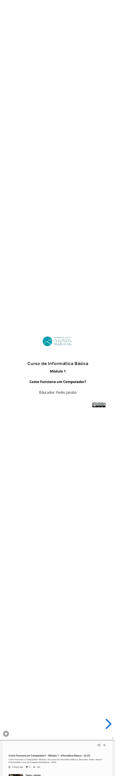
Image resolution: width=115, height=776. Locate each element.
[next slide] (107, 724)
